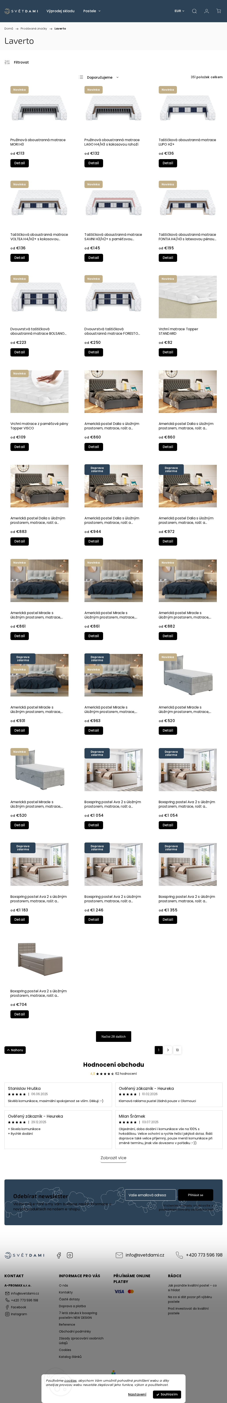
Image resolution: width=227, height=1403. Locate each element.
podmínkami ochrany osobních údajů (186, 1209)
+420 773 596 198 (204, 1255)
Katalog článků (70, 1357)
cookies (70, 1381)
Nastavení (137, 1394)
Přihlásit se (195, 1195)
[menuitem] (60, 11)
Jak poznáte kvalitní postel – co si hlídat (192, 1287)
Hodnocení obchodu (113, 1065)
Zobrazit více (113, 1158)
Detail (19, 163)
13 (177, 1050)
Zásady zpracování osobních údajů (81, 1340)
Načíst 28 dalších (114, 1036)
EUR (178, 11)
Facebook (58, 1255)
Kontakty (66, 1292)
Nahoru (17, 1050)
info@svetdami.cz (145, 1255)
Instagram (70, 1255)
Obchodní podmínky (75, 1331)
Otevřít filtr (16, 62)
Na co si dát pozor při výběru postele (190, 1299)
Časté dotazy (69, 1299)
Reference (67, 1324)
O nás (63, 1285)
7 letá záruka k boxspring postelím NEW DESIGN (78, 1315)
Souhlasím (169, 1394)
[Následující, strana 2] (168, 1050)
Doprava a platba (72, 1306)
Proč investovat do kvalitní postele (188, 1310)
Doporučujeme (99, 77)
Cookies (65, 1350)
